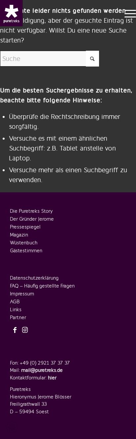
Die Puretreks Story (31, 211)
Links (15, 310)
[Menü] (127, 13)
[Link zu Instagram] (25, 330)
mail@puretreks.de (42, 370)
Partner (18, 317)
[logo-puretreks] (11, 13)
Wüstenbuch (23, 243)
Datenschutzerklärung (34, 278)
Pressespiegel (25, 227)
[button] (12, 427)
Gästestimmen (26, 251)
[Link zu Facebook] (15, 330)
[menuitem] (127, 13)
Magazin (19, 235)
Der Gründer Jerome (32, 219)
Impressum (22, 294)
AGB (15, 302)
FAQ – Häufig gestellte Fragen (42, 286)
